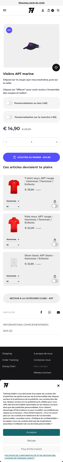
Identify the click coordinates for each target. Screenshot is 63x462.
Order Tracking (10, 360)
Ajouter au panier (33, 157)
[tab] (31, 325)
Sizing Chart (8, 366)
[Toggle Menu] (4, 10)
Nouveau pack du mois (31, 2)
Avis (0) (7, 330)
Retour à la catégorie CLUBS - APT (31, 298)
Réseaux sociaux (42, 372)
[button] (58, 385)
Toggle (55, 206)
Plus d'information (31, 449)
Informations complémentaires (25, 324)
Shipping (7, 353)
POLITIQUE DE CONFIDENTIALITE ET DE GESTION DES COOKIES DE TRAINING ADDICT (30, 456)
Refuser (31, 440)
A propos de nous (43, 353)
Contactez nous (42, 360)
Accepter (31, 432)
